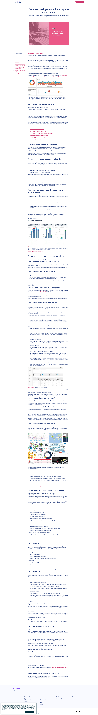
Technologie (42, 702)
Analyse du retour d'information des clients (28, 699)
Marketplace (26, 701)
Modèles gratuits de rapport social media (38, 139)
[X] (82, 711)
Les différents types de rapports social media (38, 137)
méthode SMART (43, 291)
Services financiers (43, 697)
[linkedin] (79, 711)
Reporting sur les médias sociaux (20, 55)
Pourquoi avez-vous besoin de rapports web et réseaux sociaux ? (42, 133)
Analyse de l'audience (27, 696)
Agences (41, 704)
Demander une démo (79, 1)
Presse (73, 694)
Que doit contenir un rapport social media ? (38, 131)
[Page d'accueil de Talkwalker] (17, 689)
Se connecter (72, 1)
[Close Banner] (35, 704)
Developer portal (59, 698)
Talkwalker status (59, 696)
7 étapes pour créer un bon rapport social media (39, 135)
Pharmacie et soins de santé (43, 700)
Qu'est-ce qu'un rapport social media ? (37, 129)
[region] (19, 708)
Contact (73, 696)
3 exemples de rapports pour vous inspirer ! (36, 251)
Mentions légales (37, 713)
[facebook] (77, 711)
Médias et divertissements (42, 695)
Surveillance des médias (28, 694)
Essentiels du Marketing (60, 694)
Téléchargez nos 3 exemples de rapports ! (36, 53)
